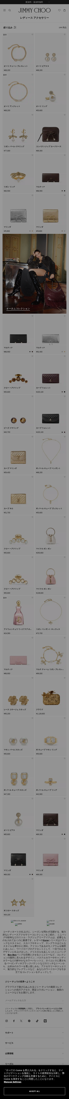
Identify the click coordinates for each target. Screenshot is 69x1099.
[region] (34, 1082)
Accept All (34, 1091)
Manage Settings (12, 1082)
